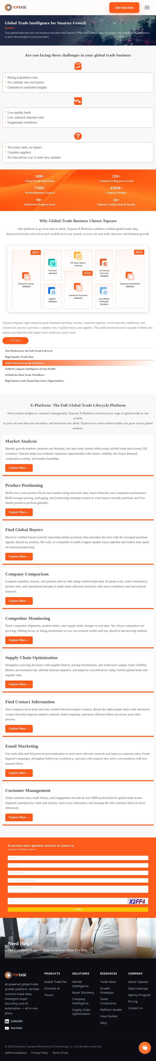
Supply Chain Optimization (81, 1012)
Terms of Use (60, 1053)
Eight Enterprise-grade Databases (24, 362)
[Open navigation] (147, 7)
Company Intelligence (80, 1001)
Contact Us (135, 1008)
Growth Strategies (107, 990)
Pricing (133, 1001)
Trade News (108, 982)
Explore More (19, 467)
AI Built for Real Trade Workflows (24, 374)
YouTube (16, 1028)
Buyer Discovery (83, 992)
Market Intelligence (80, 984)
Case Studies (109, 1016)
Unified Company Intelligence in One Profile (30, 368)
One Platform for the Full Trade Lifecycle (29, 350)
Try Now (15, 340)
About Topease (138, 982)
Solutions (80, 973)
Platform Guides (111, 1010)
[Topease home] (15, 7)
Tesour (48, 995)
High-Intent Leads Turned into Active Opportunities (34, 380)
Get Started (124, 7)
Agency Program (139, 995)
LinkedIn (17, 1021)
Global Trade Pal (55, 982)
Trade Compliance (108, 1001)
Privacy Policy (39, 1053)
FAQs (103, 1023)
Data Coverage (138, 988)
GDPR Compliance (16, 1053)
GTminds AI (52, 988)
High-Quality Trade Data (19, 356)
